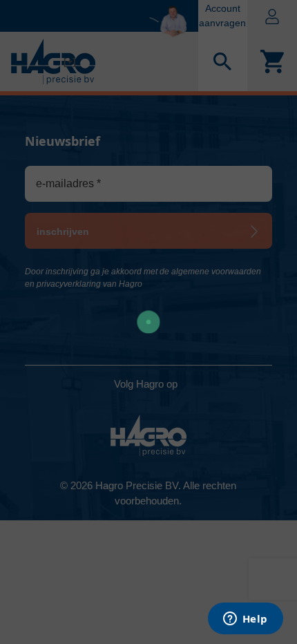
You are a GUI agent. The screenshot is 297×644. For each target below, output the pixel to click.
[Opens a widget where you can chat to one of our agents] (245, 620)
